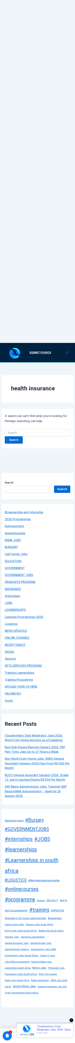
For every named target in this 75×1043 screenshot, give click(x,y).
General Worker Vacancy (17, 949)
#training (39, 910)
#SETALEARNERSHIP (16, 910)
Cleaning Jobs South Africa (39, 924)
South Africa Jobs (24, 986)
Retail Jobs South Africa (17, 980)
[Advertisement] (37, 167)
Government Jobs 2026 (43, 949)
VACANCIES (13, 693)
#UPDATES (57, 910)
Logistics (11, 624)
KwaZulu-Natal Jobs (41, 962)
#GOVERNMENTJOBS (27, 829)
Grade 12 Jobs (47, 955)
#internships (19, 839)
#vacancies (55, 918)
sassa (8, 986)
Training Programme (19, 679)
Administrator (14, 526)
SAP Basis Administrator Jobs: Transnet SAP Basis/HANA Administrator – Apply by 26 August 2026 (36, 791)
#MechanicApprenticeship (44, 880)
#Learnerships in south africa (31, 865)
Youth (9, 700)
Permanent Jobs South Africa (21, 974)
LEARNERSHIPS (15, 610)
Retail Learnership (40, 980)
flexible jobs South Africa (51, 931)
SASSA (9, 652)
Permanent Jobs (56, 968)
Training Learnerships (19, 673)
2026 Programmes (18, 519)
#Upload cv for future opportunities (25, 918)
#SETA (63, 900)
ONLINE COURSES (17, 638)
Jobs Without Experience (17, 962)
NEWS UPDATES (16, 631)
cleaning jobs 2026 (14, 924)
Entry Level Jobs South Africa (21, 930)
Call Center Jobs (16, 554)
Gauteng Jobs (12, 937)
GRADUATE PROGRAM (20, 582)
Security (10, 658)
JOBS (8, 603)
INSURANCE (13, 589)
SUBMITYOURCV (40, 352)
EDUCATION (13, 561)
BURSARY (11, 547)
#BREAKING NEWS (14, 821)
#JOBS (42, 839)
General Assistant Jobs (17, 943)
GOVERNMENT (15, 568)
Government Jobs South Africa (21, 955)
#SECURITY (52, 900)
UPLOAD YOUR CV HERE (21, 686)
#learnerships (21, 849)
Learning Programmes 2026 (24, 617)
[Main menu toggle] (67, 352)
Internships (12, 596)
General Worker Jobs (40, 943)
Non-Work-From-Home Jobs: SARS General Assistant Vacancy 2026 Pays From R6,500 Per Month (37, 763)
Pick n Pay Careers (48, 974)
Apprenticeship (15, 533)
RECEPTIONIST (15, 645)
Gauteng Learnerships (33, 937)
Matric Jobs (39, 967)
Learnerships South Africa (18, 968)
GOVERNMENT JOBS (19, 575)
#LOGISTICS (16, 880)
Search (9, 482)
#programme (20, 899)
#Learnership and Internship (24, 512)
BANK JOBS (13, 540)
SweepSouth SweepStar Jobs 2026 (52, 987)
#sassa (41, 900)
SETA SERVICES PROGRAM (23, 665)
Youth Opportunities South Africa (21, 993)
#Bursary (34, 820)
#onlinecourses (22, 889)
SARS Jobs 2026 (58, 980)
